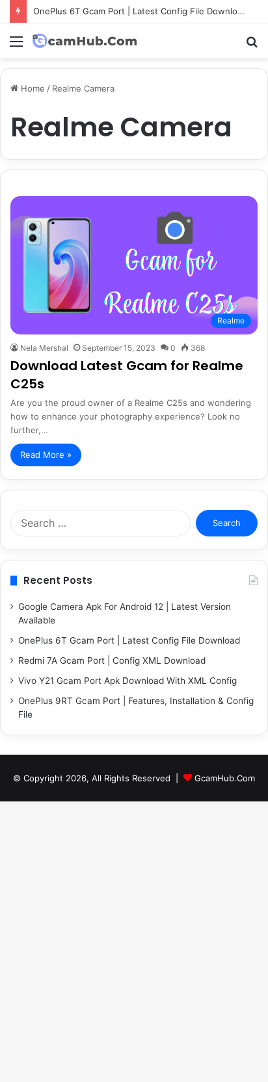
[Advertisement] (134, 199)
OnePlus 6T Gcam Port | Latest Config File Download (140, 11)
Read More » (46, 454)
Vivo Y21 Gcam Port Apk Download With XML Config (127, 680)
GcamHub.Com (224, 778)
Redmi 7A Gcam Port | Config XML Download (112, 660)
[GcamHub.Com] (85, 40)
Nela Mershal (44, 348)
